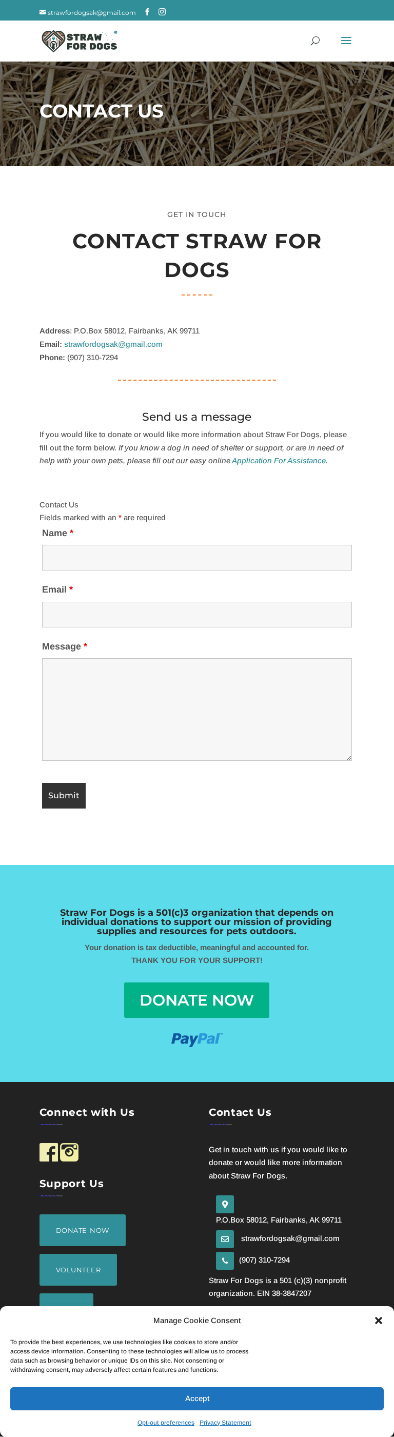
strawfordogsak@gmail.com (113, 344)
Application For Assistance (279, 460)
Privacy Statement (225, 1422)
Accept (197, 1398)
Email (57, 589)
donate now (197, 1000)
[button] (378, 1320)
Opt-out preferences (165, 1422)
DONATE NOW (82, 1230)
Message (64, 646)
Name (57, 533)
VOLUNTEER (78, 1270)
